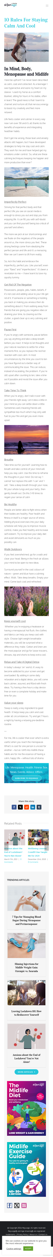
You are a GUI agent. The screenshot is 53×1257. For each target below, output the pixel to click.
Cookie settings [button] (13, 1248)
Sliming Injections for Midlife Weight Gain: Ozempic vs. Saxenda (26, 967)
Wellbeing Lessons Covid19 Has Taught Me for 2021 (37, 852)
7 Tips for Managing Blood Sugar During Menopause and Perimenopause (26, 920)
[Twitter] (16, 1205)
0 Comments (33, 862)
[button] (6, 846)
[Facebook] (9, 1205)
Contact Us (43, 1234)
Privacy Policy (22, 1234)
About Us (33, 1234)
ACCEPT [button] (28, 1248)
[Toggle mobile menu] (47, 5)
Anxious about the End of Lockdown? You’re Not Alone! (13, 852)
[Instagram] (24, 1205)
